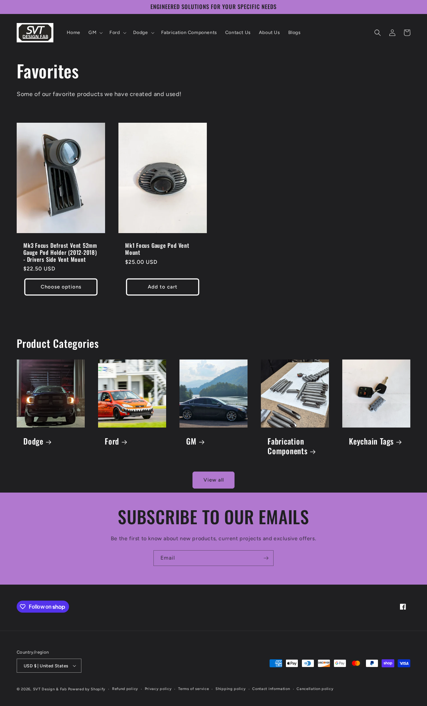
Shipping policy (231, 689)
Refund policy (125, 689)
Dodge (33, 441)
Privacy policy (158, 689)
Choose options (61, 287)
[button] (94, 33)
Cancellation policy (315, 689)
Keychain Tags (371, 441)
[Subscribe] (266, 558)
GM (191, 441)
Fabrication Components (288, 446)
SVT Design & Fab (50, 689)
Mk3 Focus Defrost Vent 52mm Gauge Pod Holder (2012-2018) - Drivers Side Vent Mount (60, 252)
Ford (112, 441)
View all (213, 480)
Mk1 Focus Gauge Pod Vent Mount (157, 249)
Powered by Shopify (87, 689)
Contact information (271, 689)
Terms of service (193, 689)
